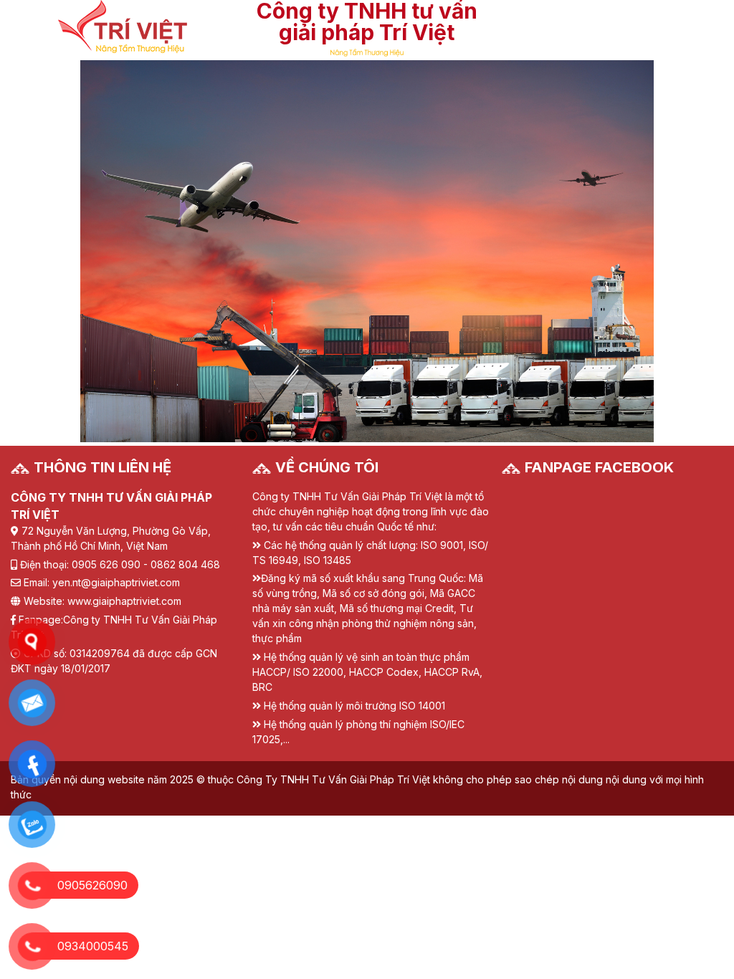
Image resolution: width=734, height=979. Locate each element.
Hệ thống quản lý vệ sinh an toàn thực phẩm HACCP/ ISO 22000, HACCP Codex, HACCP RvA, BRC (367, 672)
